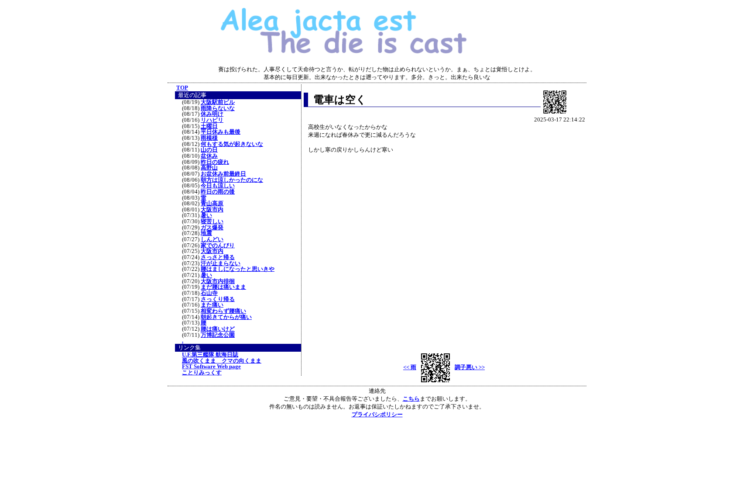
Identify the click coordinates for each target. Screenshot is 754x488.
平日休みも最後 (220, 132)
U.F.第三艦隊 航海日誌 (210, 355)
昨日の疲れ (215, 162)
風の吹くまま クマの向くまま (221, 361)
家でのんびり (218, 245)
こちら (411, 398)
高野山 (209, 168)
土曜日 (209, 126)
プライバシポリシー (377, 414)
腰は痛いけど (218, 329)
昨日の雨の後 (218, 192)
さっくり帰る (218, 299)
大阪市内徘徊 (218, 281)
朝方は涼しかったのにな (232, 180)
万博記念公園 (218, 335)
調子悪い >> (470, 367)
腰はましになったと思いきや (237, 269)
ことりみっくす (202, 373)
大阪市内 (212, 210)
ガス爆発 (212, 228)
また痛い (212, 305)
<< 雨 (409, 367)
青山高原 (212, 204)
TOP (182, 87)
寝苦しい (212, 221)
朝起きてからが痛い (226, 317)
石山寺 (209, 293)
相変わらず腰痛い (223, 311)
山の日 (209, 150)
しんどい (212, 239)
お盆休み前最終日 (223, 174)
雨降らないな (218, 108)
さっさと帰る (218, 257)
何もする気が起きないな (232, 144)
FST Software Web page (211, 366)
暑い (206, 215)
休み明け (212, 114)
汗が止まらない (220, 263)
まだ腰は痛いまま (223, 287)
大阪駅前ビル (218, 102)
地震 (206, 233)
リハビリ (212, 120)
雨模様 (209, 138)
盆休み (209, 156)
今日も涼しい (218, 186)
